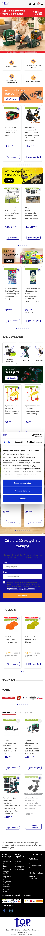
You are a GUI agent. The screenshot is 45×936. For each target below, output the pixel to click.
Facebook (20, 864)
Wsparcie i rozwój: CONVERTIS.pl (22, 934)
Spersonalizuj (21, 491)
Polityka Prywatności (7, 873)
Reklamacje (7, 869)
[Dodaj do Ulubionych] (18, 109)
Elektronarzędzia (9, 712)
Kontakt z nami (6, 890)
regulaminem (12, 589)
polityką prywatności (27, 589)
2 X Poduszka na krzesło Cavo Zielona (32, 639)
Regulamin (7, 861)
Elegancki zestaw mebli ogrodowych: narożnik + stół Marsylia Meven (32, 213)
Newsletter (20, 869)
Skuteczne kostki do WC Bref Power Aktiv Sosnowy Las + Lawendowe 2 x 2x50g (12, 293)
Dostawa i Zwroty (6, 865)
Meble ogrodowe (25, 712)
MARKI (6, 689)
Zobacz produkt (34, 826)
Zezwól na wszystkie (22, 483)
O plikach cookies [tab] (34, 442)
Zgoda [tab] (7, 442)
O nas (19, 861)
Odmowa (22, 499)
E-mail (5, 572)
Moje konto (7, 882)
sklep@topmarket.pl (36, 873)
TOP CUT (10, 93)
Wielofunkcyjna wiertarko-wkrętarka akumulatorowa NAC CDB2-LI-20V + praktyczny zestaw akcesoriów (11, 806)
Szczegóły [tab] (19, 442)
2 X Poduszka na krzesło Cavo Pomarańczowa (11, 639)
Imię (5, 562)
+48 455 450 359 (35, 866)
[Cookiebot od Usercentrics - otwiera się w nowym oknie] (32, 435)
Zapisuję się (22, 595)
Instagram (20, 867)
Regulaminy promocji (7, 878)
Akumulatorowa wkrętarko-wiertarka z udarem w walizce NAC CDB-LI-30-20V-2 (33, 803)
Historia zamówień (7, 885)
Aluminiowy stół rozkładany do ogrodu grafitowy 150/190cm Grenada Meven (12, 213)
